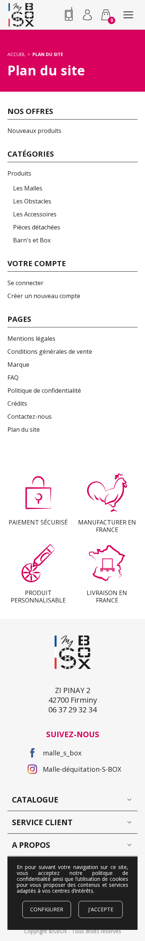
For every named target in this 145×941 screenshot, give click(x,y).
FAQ (13, 377)
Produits (19, 173)
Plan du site (23, 429)
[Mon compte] (87, 15)
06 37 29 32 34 (68, 15)
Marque (18, 364)
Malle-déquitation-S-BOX (82, 769)
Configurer (46, 909)
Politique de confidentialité (44, 390)
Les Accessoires (35, 214)
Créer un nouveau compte (43, 296)
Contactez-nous (29, 416)
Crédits (17, 403)
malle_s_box (62, 752)
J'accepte (100, 909)
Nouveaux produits (34, 131)
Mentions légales (31, 338)
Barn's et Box (32, 240)
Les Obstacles (32, 201)
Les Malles (27, 188)
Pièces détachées (36, 227)
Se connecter (25, 283)
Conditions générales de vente (49, 351)
